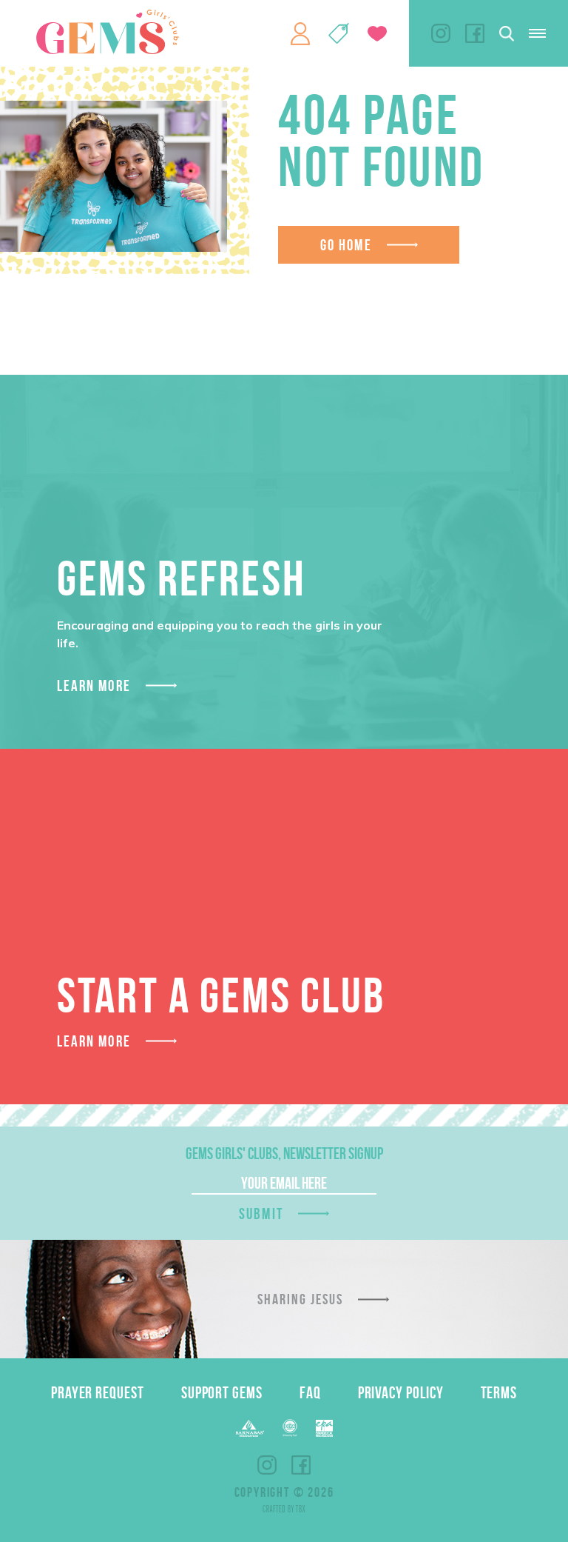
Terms (499, 1392)
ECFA (290, 1428)
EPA (324, 1428)
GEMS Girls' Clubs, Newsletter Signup (284, 1153)
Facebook (474, 33)
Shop (338, 33)
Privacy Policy (401, 1392)
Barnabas (250, 1428)
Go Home (346, 244)
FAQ (310, 1392)
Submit (261, 1213)
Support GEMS (222, 1392)
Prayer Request (97, 1392)
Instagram (440, 33)
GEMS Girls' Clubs (107, 32)
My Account (300, 33)
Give (377, 33)
